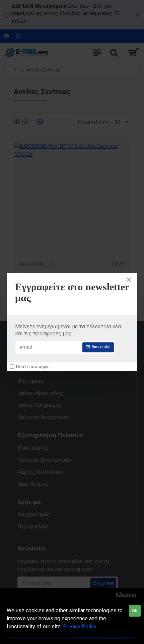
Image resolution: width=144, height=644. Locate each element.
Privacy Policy (79, 626)
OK (135, 610)
